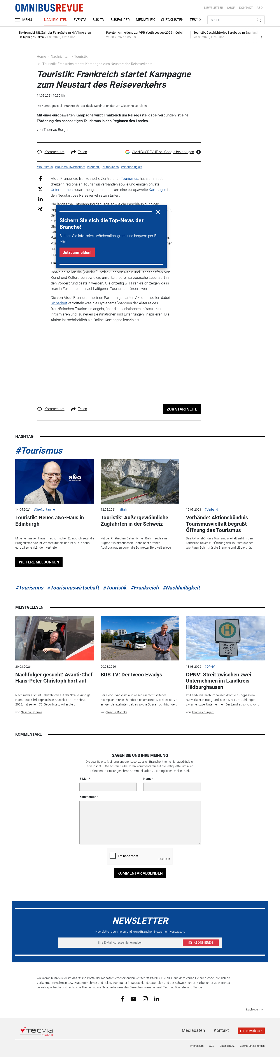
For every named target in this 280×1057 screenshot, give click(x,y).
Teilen (82, 152)
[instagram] (145, 998)
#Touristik (114, 588)
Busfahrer (120, 20)
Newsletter (213, 7)
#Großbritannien (45, 509)
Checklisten (172, 20)
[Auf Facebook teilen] (40, 178)
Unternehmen (62, 189)
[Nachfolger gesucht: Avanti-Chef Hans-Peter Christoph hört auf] (54, 638)
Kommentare (55, 152)
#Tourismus (38, 450)
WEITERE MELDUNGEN (39, 562)
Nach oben (252, 1009)
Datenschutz (227, 1045)
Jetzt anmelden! (77, 252)
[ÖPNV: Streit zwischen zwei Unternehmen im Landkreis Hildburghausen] (225, 638)
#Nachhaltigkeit (181, 588)
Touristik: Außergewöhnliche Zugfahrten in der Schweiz (134, 521)
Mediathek (145, 20)
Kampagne (157, 189)
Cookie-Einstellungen (252, 1045)
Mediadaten (193, 1030)
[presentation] (261, 37)
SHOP (231, 7)
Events (80, 20)
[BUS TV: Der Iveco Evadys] (140, 638)
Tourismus (129, 178)
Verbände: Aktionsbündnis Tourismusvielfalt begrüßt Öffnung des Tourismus (217, 524)
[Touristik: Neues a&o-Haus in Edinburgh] (54, 481)
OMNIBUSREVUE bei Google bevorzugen (163, 152)
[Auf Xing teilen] (40, 208)
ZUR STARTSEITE (182, 409)
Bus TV (98, 20)
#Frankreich (144, 588)
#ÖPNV (210, 666)
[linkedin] (156, 998)
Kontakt (221, 1030)
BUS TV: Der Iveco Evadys (131, 675)
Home (41, 56)
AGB (211, 1045)
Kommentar (87, 797)
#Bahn (123, 509)
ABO (260, 7)
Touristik (81, 56)
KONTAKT (246, 7)
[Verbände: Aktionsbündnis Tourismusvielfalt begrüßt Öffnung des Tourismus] (225, 481)
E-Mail (83, 778)
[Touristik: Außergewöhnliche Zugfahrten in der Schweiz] (140, 481)
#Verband (211, 509)
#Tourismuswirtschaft (73, 588)
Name (147, 778)
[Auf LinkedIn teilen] (40, 199)
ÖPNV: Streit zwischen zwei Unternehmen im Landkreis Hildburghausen (218, 681)
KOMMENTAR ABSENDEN (140, 873)
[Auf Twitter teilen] (40, 189)
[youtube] (133, 998)
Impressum (197, 1045)
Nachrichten (55, 20)
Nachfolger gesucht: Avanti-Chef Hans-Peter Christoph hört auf (54, 678)
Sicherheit (59, 303)
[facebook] (122, 998)
